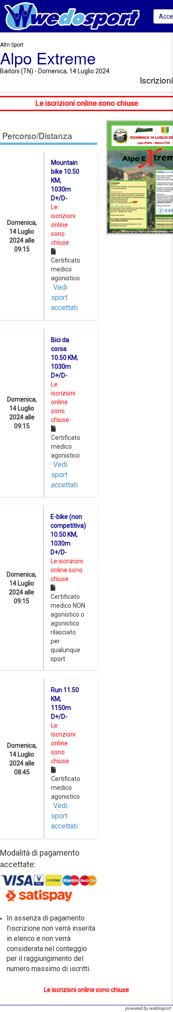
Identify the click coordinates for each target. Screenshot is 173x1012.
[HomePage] (72, 16)
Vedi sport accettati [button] (64, 297)
